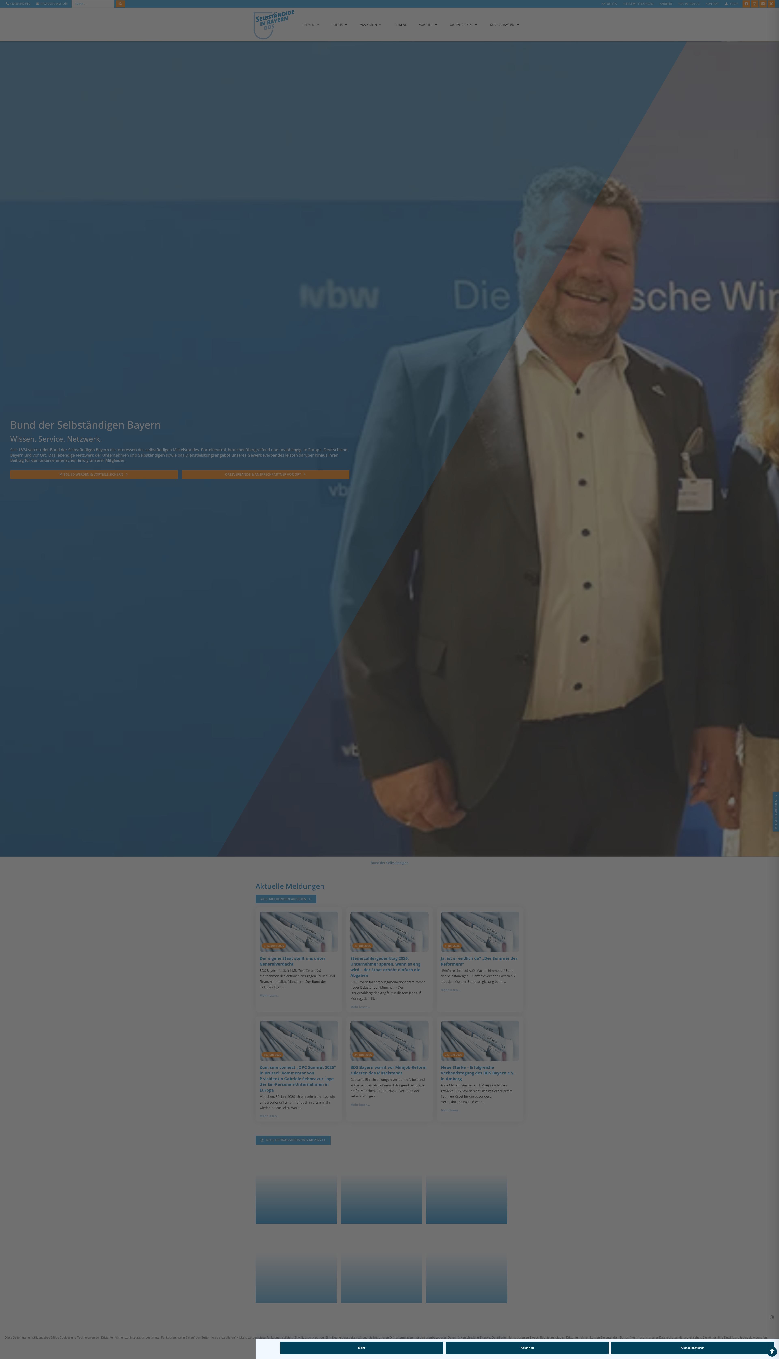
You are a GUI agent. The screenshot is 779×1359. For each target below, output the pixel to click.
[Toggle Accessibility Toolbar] (772, 1351)
